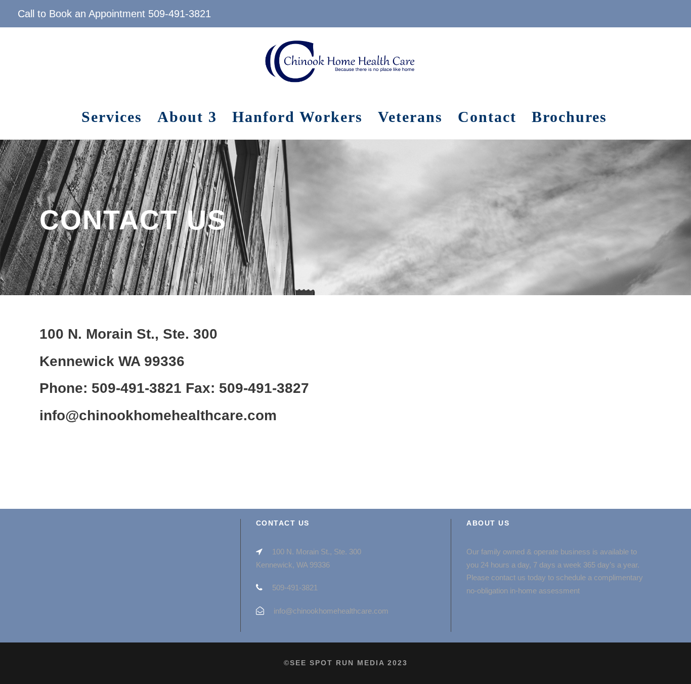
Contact (487, 116)
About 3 (187, 116)
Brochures (569, 116)
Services (111, 116)
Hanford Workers (297, 116)
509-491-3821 (179, 13)
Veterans (410, 116)
